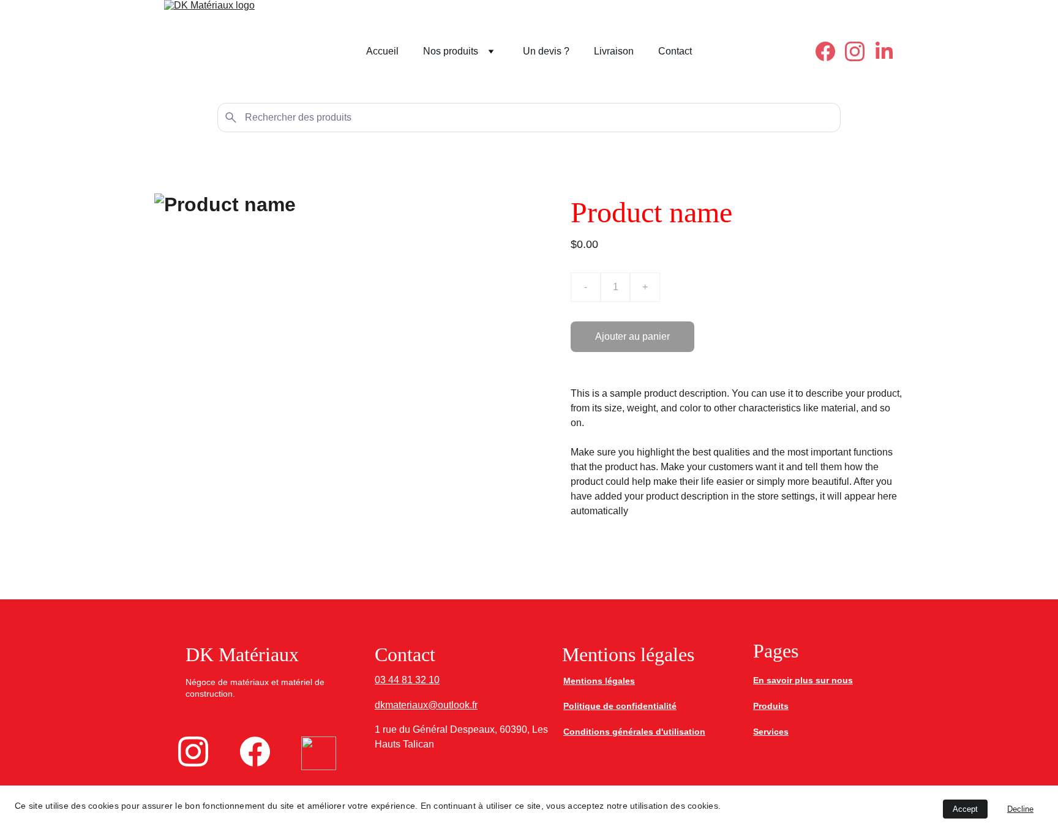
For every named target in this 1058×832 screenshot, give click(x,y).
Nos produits (450, 51)
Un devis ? (546, 51)
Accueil (382, 51)
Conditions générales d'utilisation (634, 731)
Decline (1020, 809)
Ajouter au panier (632, 336)
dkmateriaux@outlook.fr (426, 705)
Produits (771, 706)
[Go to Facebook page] (830, 51)
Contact (675, 51)
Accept (965, 809)
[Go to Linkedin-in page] (884, 51)
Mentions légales (599, 681)
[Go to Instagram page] (859, 51)
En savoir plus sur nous (803, 680)
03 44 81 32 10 (407, 680)
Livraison (614, 51)
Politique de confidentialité (620, 706)
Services (771, 731)
